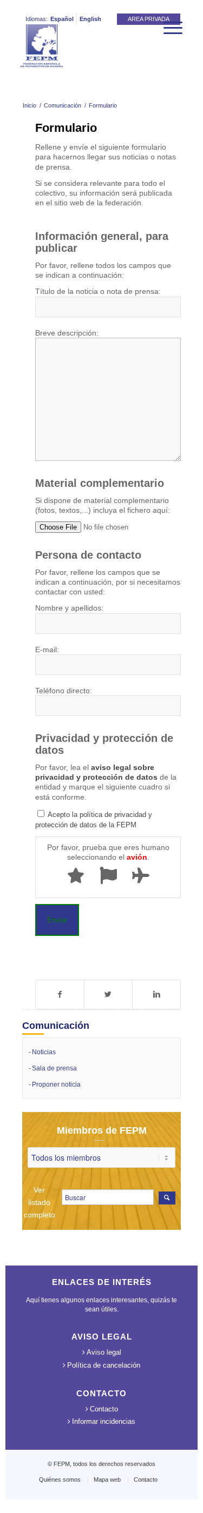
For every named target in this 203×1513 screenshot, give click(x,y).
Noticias (44, 1052)
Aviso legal (104, 1352)
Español (62, 19)
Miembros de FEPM (102, 1130)
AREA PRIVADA (148, 19)
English (90, 19)
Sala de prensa (54, 1068)
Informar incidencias (103, 1421)
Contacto (104, 1409)
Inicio (29, 105)
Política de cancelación (103, 1365)
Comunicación (62, 105)
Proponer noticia (56, 1084)
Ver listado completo (39, 1202)
